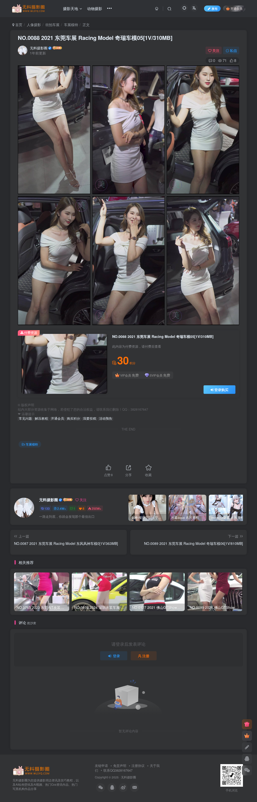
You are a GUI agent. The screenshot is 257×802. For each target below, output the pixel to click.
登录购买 (221, 389)
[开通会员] (247, 736)
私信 (233, 50)
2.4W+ (61, 508)
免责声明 (119, 765)
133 (47, 508)
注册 (145, 655)
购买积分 (73, 418)
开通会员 (236, 8)
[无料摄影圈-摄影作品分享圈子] (31, 770)
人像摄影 (34, 24)
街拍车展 (52, 24)
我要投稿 (89, 418)
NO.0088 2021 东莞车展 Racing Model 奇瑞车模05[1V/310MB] (95, 38)
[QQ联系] (247, 759)
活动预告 (105, 418)
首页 (18, 24)
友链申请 (101, 765)
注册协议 (138, 765)
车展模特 (71, 24)
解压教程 (41, 418)
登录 (116, 655)
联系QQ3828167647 (118, 770)
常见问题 (25, 418)
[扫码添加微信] (247, 770)
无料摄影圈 (38, 47)
